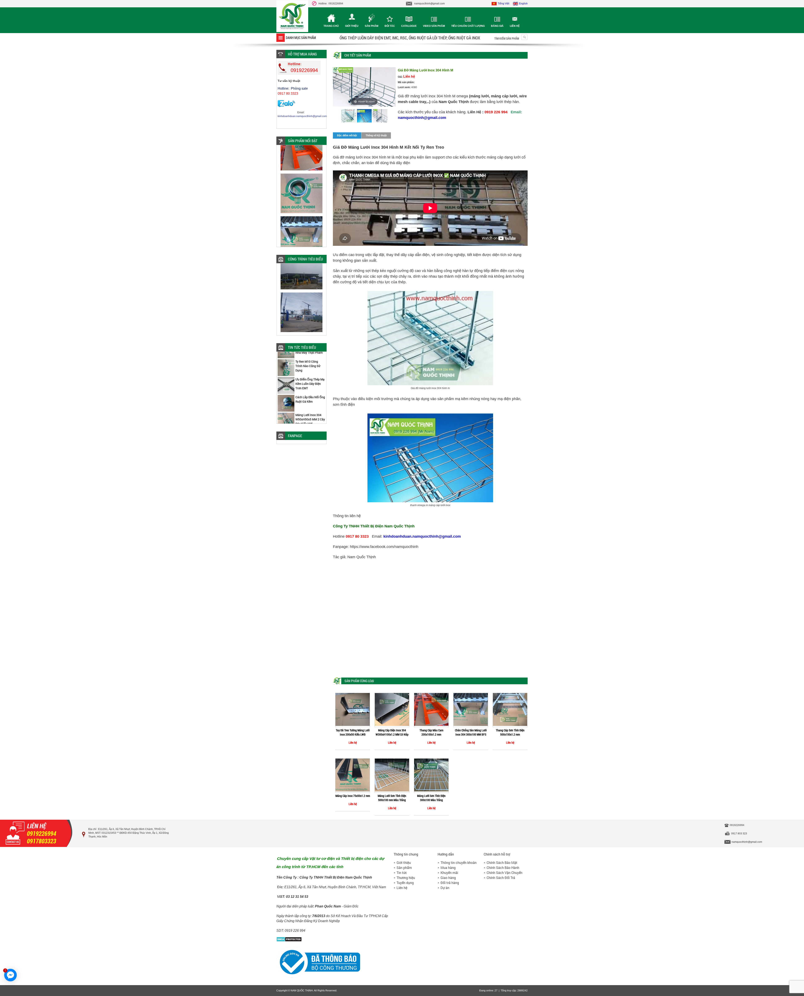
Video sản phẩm (434, 25)
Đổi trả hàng (450, 882)
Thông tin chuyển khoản (459, 862)
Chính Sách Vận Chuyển (504, 872)
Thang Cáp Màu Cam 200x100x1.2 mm (431, 732)
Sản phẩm (371, 25)
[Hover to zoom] (364, 86)
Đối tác (390, 25)
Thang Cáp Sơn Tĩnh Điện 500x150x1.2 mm (510, 732)
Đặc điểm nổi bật (347, 135)
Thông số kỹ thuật (376, 135)
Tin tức (402, 872)
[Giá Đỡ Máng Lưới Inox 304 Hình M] (348, 116)
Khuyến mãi (449, 872)
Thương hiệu (406, 877)
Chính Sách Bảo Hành (503, 867)
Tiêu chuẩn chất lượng (468, 25)
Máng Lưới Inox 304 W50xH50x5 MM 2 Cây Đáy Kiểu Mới (310, 394)
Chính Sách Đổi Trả (501, 877)
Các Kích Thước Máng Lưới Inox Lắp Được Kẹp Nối (309, 412)
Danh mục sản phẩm (301, 37)
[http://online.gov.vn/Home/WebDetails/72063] (318, 977)
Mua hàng (448, 867)
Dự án (445, 887)
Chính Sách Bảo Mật (502, 862)
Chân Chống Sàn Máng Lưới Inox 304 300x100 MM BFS (471, 732)
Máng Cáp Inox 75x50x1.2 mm (352, 796)
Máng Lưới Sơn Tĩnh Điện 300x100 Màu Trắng (431, 798)
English (523, 3)
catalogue (409, 25)
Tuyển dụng (405, 882)
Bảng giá (497, 25)
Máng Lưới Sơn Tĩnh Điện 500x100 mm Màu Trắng (392, 798)
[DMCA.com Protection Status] (289, 940)
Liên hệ (515, 25)
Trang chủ (331, 25)
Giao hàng (448, 877)
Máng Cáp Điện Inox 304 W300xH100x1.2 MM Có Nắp (392, 732)
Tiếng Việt (503, 3)
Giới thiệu (351, 25)
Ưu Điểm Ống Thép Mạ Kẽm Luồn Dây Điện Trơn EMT (310, 359)
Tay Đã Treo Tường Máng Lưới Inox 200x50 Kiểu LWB (353, 732)
